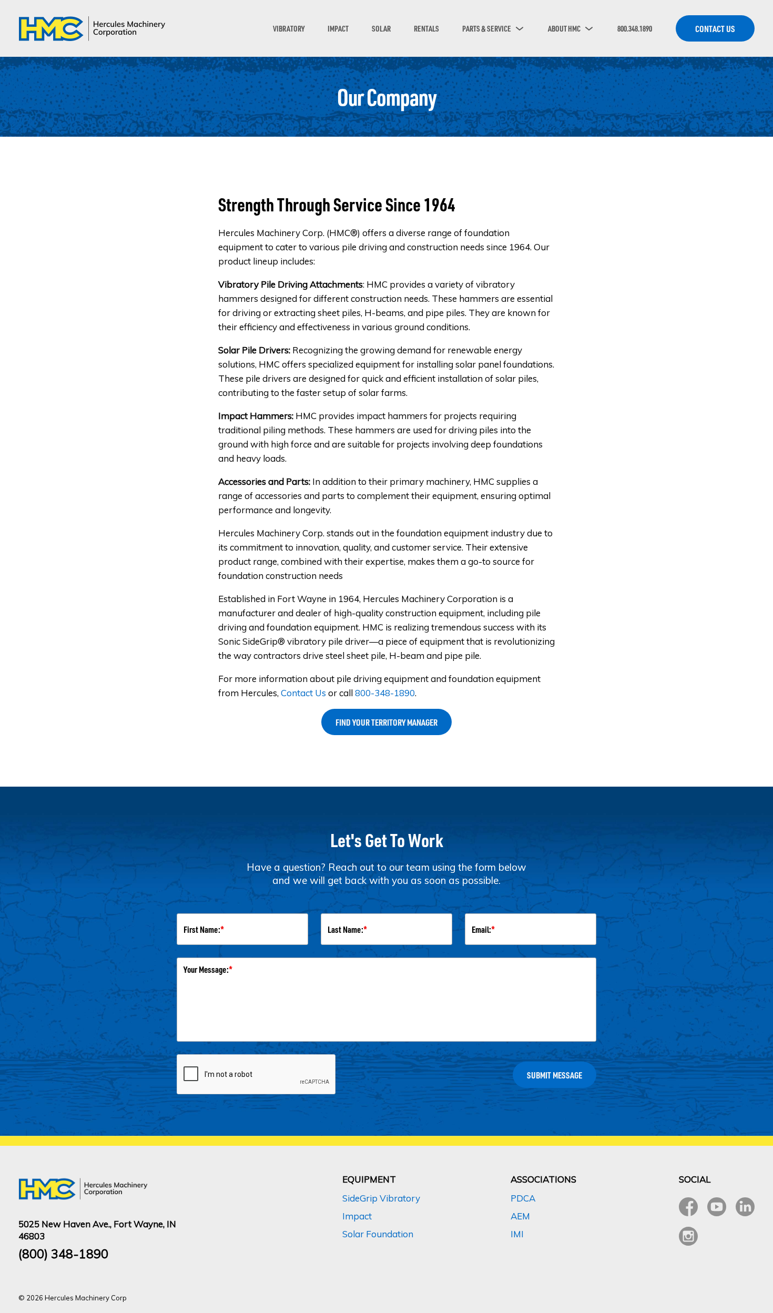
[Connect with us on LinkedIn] (745, 1206)
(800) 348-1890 (63, 1253)
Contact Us (303, 692)
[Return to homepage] (92, 28)
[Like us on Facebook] (688, 1206)
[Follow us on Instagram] (688, 1236)
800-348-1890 (385, 692)
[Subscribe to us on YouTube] (716, 1206)
